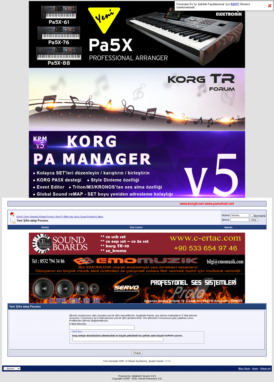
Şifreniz (225, 219)
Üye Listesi (136, 227)
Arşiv (255, 368)
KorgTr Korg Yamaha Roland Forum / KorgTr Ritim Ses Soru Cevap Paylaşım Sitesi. (60, 216)
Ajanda (228, 227)
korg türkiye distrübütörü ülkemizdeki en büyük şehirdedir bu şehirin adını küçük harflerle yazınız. (127, 335)
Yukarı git (265, 368)
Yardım (45, 227)
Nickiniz (226, 215)
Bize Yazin (244, 368)
